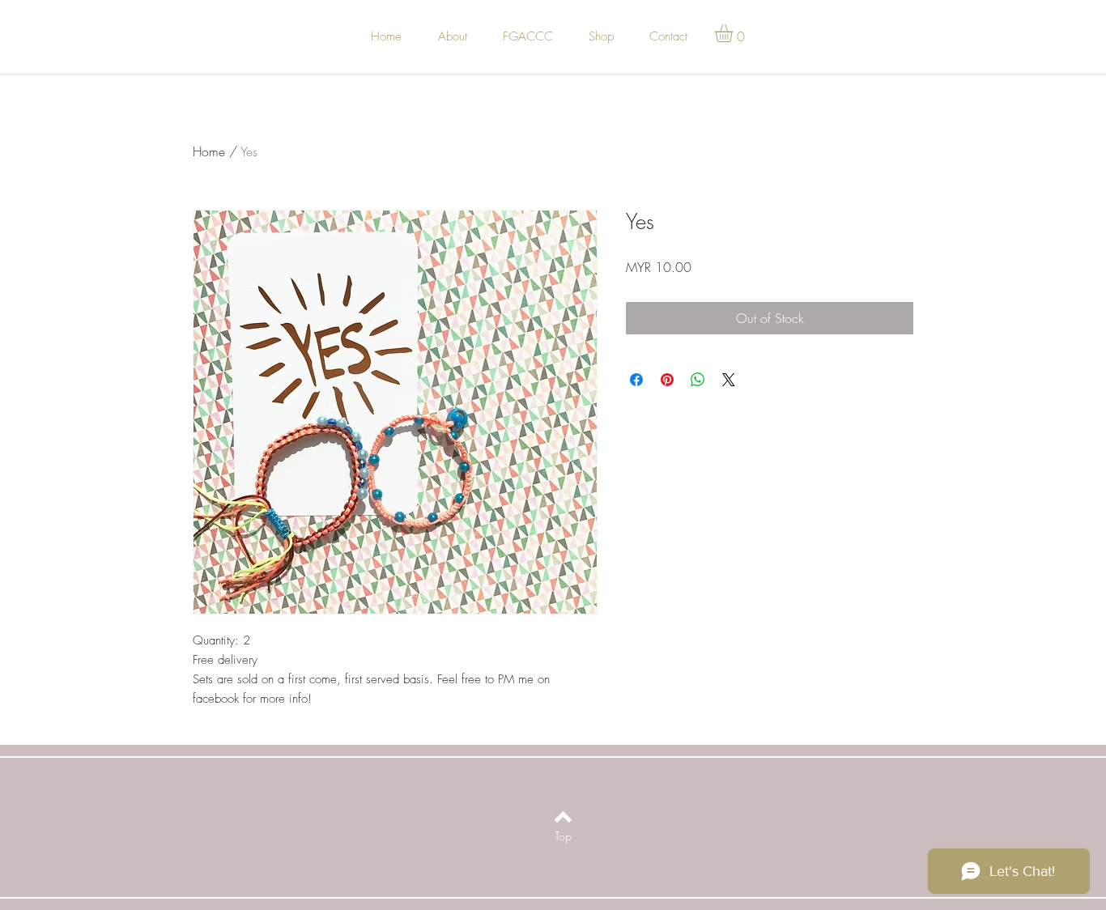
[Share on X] (728, 379)
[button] (734, 33)
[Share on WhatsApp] (698, 379)
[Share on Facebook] (636, 379)
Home (209, 151)
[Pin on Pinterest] (667, 379)
